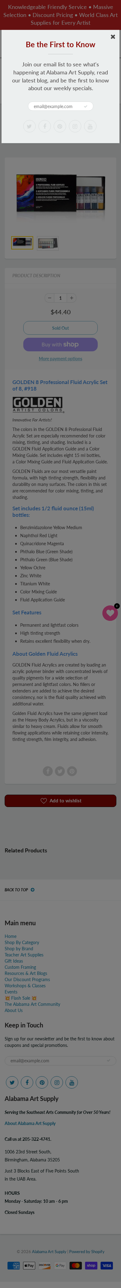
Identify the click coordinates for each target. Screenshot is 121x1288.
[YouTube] (90, 126)
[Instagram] (75, 126)
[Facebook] (44, 126)
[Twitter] (29, 126)
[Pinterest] (60, 126)
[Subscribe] (85, 106)
